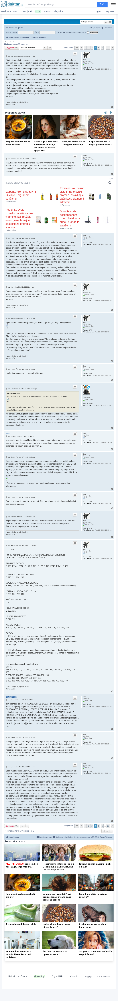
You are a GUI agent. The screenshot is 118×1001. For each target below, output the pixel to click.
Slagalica (58, 11)
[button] (76, 47)
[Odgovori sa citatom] (75, 53)
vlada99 (17, 44)
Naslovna (6, 11)
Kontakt (47, 11)
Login (98, 11)
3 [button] (91, 47)
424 (90, 163)
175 (90, 67)
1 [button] (85, 47)
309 (90, 243)
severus (86, 396)
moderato (24, 44)
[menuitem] (20, 28)
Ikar (84, 59)
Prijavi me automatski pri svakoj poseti (72, 32)
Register (110, 11)
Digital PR (57, 976)
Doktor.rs (106, 976)
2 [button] (88, 47)
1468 (91, 403)
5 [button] (98, 47)
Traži (102, 4)
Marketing (39, 976)
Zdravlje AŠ (26, 11)
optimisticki (11, 696)
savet (8, 433)
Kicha (85, 155)
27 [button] (108, 47)
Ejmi (84, 235)
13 (90, 441)
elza (84, 433)
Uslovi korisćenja (17, 976)
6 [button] (102, 47)
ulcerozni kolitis (9, 42)
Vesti (15, 11)
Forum (38, 11)
